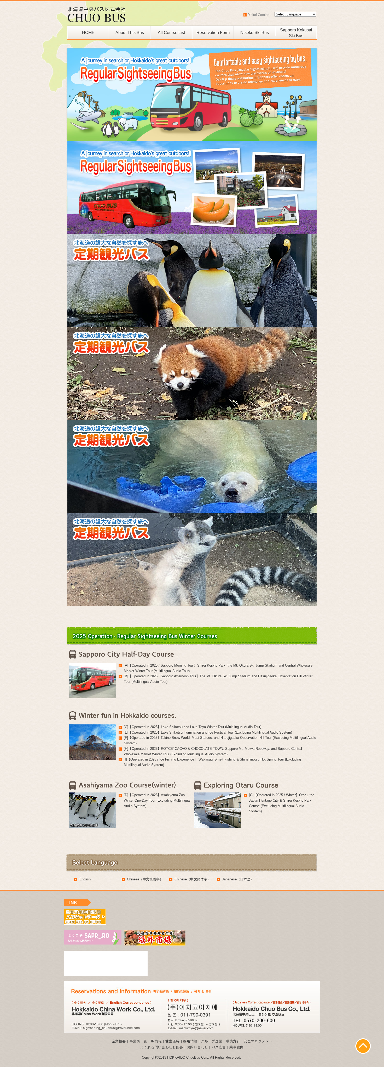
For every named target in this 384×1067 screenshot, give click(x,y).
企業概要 (119, 1041)
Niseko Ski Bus (254, 32)
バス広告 (219, 1047)
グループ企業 (211, 1041)
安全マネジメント (258, 1041)
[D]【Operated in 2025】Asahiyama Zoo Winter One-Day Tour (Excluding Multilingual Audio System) (157, 800)
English (85, 879)
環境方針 (233, 1041)
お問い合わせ (197, 1047)
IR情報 (156, 1041)
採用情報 (190, 1041)
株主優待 (172, 1041)
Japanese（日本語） (238, 879)
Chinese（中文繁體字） (145, 879)
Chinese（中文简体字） (192, 879)
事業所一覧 (138, 1041)
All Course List (171, 32)
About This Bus (129, 32)
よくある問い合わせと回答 (161, 1047)
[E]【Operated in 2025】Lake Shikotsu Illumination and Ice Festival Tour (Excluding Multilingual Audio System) (208, 732)
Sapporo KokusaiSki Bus (296, 32)
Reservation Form (213, 32)
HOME (88, 32)
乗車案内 (236, 1047)
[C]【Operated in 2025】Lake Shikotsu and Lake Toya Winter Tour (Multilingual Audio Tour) (192, 727)
